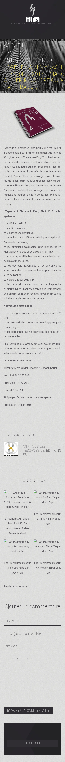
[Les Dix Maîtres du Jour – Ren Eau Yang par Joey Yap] (17, 546)
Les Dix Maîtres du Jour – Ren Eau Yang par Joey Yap (17, 567)
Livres (12, 52)
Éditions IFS (29, 435)
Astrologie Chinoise (31, 60)
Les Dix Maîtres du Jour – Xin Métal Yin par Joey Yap (47, 567)
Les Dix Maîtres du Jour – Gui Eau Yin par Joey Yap (47, 519)
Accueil (14, 45)
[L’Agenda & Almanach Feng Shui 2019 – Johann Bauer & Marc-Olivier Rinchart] (17, 499)
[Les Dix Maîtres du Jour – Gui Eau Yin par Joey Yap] (47, 497)
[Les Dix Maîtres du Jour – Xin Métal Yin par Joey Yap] (47, 546)
